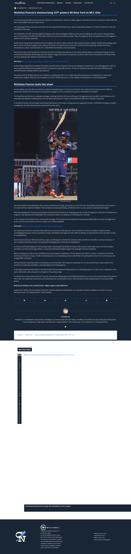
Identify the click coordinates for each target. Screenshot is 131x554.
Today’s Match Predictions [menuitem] (45, 3)
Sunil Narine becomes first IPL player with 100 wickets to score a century (47, 506)
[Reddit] (65, 300)
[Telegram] (86, 300)
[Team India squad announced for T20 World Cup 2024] (19, 355)
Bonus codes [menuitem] (78, 3)
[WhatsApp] (106, 300)
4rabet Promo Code (99, 536)
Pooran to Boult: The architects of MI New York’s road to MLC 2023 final (45, 61)
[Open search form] (114, 3)
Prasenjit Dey (65, 317)
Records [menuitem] (68, 3)
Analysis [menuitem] (59, 3)
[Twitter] (45, 300)
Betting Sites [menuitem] (89, 3)
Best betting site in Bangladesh (102, 540)
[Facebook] (24, 300)
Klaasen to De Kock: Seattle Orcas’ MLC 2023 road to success (42, 226)
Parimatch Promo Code (100, 534)
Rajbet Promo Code (99, 538)
